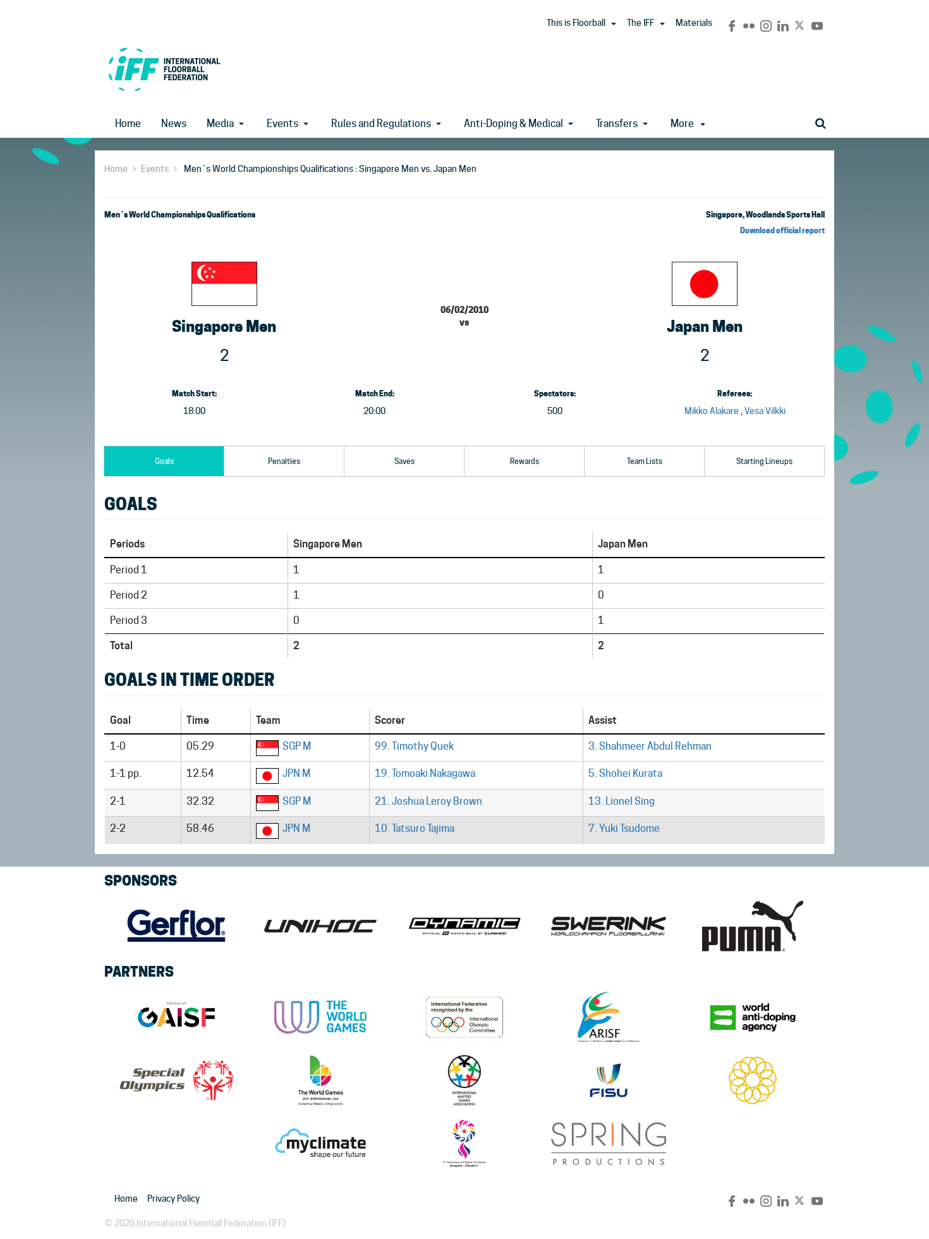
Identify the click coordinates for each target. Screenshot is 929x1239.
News (173, 124)
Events (282, 124)
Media (220, 124)
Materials (694, 23)
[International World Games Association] (320, 1017)
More (682, 124)
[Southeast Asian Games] (753, 1080)
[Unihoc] (320, 926)
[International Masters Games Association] (464, 1080)
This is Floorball (576, 23)
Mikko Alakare (711, 411)
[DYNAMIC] (464, 926)
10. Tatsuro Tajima (414, 828)
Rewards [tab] (524, 461)
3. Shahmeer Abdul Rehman (650, 746)
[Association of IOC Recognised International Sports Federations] (609, 1017)
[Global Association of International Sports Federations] (176, 1017)
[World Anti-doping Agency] (753, 1017)
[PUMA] (753, 926)
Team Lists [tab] (644, 461)
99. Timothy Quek (414, 746)
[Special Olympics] (176, 1080)
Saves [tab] (404, 461)
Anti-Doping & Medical (513, 124)
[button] (613, 24)
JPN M (296, 773)
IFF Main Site (164, 69)
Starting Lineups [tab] (764, 461)
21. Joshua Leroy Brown (428, 801)
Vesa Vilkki (765, 411)
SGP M (296, 746)
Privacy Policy (173, 1198)
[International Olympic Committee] (464, 1017)
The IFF (640, 23)
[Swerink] (609, 926)
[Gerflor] (176, 926)
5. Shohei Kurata (625, 773)
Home (128, 124)
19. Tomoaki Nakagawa (425, 773)
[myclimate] (320, 1143)
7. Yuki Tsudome (624, 828)
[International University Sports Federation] (609, 1080)
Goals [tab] (164, 461)
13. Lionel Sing (621, 801)
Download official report (782, 230)
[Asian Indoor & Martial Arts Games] (464, 1143)
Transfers (617, 124)
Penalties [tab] (284, 461)
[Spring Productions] (609, 1143)
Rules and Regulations (381, 124)
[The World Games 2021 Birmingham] (320, 1080)
